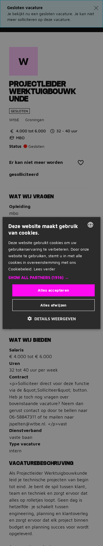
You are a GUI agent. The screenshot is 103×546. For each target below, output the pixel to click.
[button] (51, 277)
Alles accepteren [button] (53, 290)
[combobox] (90, 225)
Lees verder (44, 268)
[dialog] (51, 273)
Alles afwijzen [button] (53, 305)
